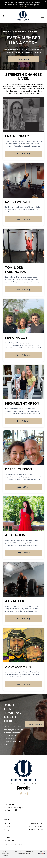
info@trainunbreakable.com (13, 844)
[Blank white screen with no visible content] (4, 17)
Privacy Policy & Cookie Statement (23, 851)
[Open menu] (42, 16)
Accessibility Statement (23, 853)
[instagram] (26, 794)
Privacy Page (22, 6)
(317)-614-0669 (9, 841)
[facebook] (20, 794)
